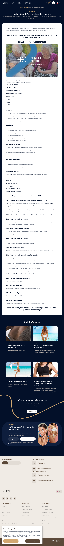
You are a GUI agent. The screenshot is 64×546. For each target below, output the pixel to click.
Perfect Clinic (12, 3)
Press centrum (45, 506)
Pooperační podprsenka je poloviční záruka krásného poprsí (43, 383)
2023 (9, 102)
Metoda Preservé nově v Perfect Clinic (16, 346)
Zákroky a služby (19, 3)
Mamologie (24, 520)
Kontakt (43, 2)
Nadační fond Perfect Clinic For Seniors (36, 7)
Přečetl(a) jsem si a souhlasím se (22, 443)
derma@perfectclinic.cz (45, 481)
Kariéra (3, 520)
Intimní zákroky (25, 512)
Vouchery (39, 2)
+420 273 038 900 (43, 464)
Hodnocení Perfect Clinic (47, 512)
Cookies (44, 520)
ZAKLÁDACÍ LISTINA (11, 87)
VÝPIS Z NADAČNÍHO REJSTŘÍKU (14, 93)
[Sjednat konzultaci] (53, 2)
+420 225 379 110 (43, 476)
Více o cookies (25, 536)
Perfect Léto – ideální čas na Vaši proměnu (44, 346)
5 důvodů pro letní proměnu (17, 381)
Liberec (17, 463)
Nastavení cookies (46, 523)
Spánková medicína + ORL (28, 518)
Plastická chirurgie (26, 506)
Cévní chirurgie (25, 515)
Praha (5, 463)
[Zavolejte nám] (50, 2)
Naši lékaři (30, 3)
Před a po (26, 3)
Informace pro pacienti (47, 509)
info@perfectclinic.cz (44, 469)
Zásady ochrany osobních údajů (49, 518)
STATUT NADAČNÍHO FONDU (13, 90)
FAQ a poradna (45, 515)
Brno (11, 463)
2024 (9, 99)
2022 (9, 104)
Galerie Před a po (6, 512)
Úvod (21, 7)
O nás (3, 506)
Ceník (24, 2)
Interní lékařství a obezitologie (29, 523)
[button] (59, 3)
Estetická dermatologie (27, 509)
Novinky (35, 2)
